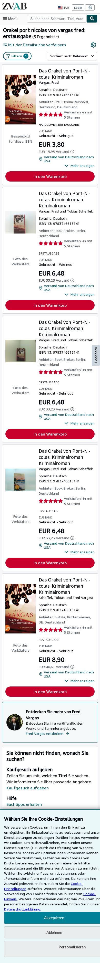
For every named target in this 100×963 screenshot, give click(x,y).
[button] (79, 165)
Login (78, 7)
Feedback (96, 355)
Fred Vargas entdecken (44, 733)
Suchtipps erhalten (24, 804)
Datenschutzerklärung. (22, 909)
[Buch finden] (92, 19)
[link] (93, 45)
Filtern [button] (19, 56)
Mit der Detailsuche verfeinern (37, 44)
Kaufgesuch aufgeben (27, 787)
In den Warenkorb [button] (50, 176)
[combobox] (57, 19)
